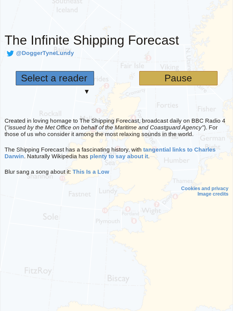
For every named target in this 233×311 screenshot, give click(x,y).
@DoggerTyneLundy (45, 53)
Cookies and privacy (204, 188)
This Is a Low (91, 172)
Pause (178, 78)
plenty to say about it (119, 156)
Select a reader (54, 78)
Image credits (213, 194)
